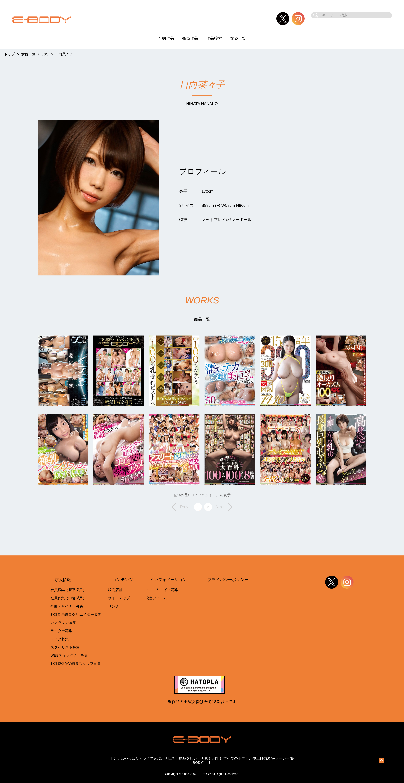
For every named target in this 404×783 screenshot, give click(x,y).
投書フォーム (156, 598)
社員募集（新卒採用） (68, 590)
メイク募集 (59, 639)
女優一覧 (238, 38)
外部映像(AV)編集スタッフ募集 (75, 664)
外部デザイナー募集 (66, 606)
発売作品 (190, 38)
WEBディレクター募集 (69, 655)
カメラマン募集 (63, 623)
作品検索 (214, 38)
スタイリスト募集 (65, 647)
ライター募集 (61, 631)
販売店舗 (115, 590)
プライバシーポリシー (227, 579)
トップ (9, 54)
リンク (113, 606)
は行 (45, 54)
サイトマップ (119, 598)
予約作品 (166, 38)
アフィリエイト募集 (161, 590)
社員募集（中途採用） (68, 598)
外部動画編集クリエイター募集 (75, 614)
